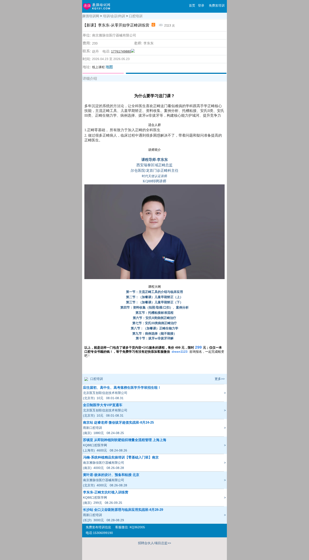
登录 (201, 5)
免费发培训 (217, 5)
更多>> (220, 379)
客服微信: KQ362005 (130, 527)
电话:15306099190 (99, 533)
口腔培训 (136, 16)
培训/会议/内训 (114, 16)
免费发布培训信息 (98, 527)
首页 (192, 5)
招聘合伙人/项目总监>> (154, 543)
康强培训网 (90, 16)
